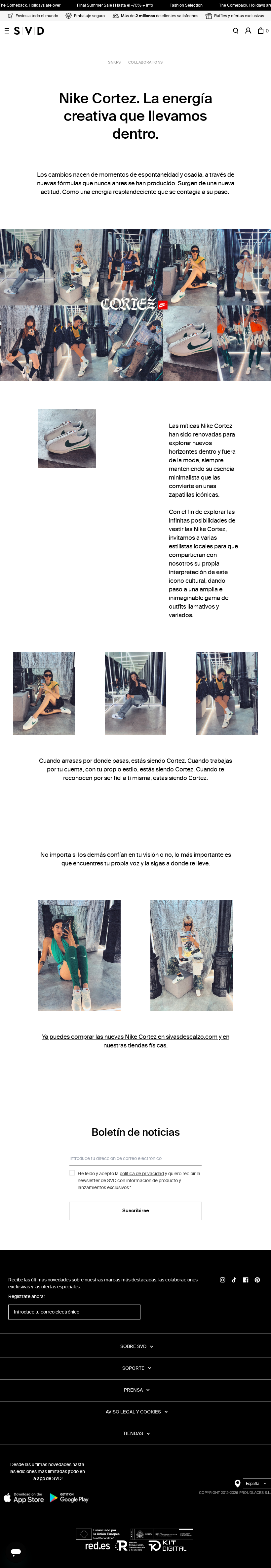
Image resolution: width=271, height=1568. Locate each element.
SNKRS (114, 62)
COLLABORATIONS (145, 62)
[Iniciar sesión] (248, 31)
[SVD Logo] (29, 31)
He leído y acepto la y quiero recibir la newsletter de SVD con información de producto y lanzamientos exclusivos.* (139, 1180)
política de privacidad (142, 1173)
